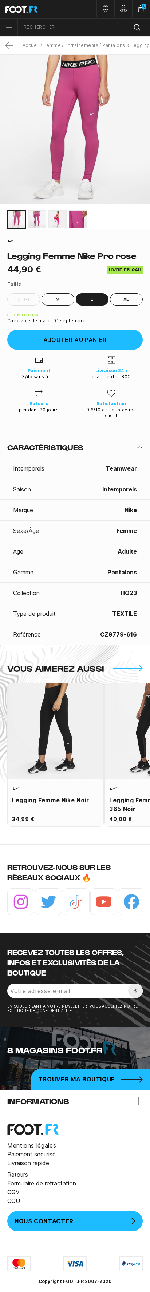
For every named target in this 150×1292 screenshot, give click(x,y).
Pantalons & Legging (126, 45)
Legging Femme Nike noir (50, 800)
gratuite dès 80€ (111, 376)
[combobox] (84, 27)
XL (126, 299)
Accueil (31, 45)
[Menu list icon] (8, 27)
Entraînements (81, 45)
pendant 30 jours (39, 409)
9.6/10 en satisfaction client (111, 412)
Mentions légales (31, 1145)
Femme (52, 45)
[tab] (75, 447)
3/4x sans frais (39, 376)
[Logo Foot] (37, 9)
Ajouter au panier (75, 339)
